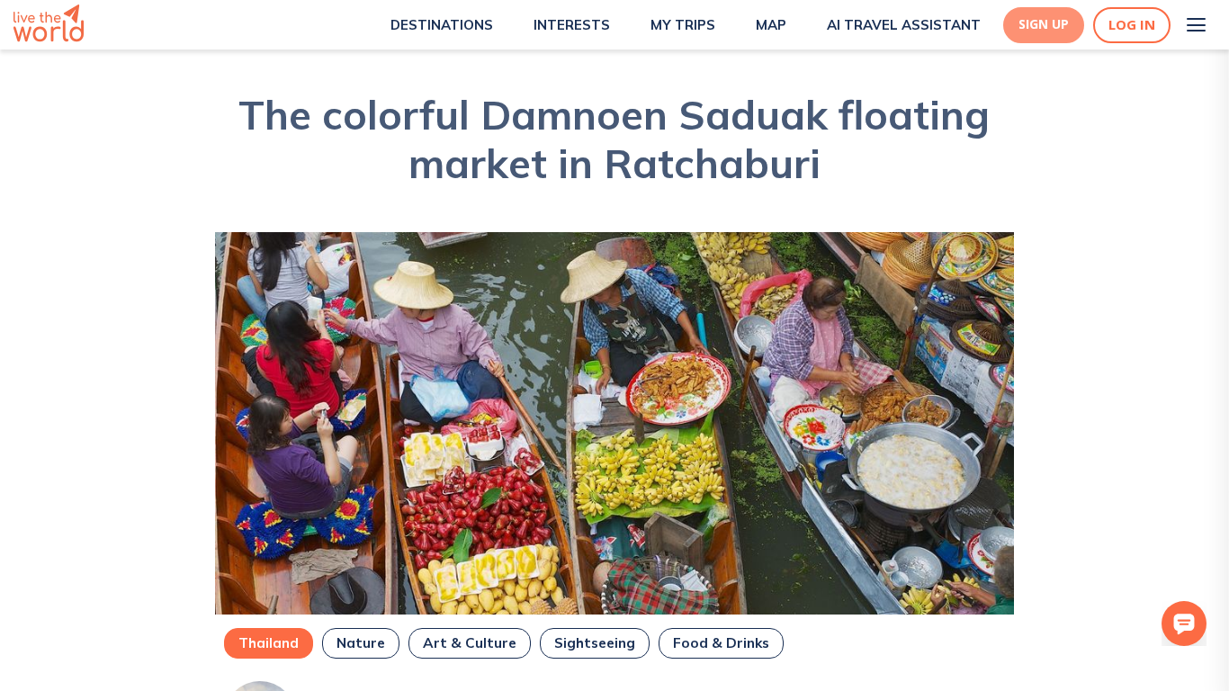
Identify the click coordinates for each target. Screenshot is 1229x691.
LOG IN (1131, 24)
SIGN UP (1043, 24)
